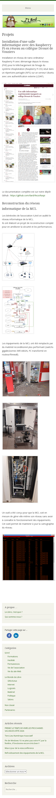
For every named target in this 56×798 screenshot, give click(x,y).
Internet (11, 684)
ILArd (7, 652)
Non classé (9, 705)
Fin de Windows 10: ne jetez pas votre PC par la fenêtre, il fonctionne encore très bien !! (25, 742)
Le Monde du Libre (13, 677)
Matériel (11, 692)
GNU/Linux (12, 681)
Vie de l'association (16, 667)
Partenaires (10, 710)
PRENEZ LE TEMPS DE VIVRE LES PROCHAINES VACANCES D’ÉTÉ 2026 (24, 729)
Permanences (14, 664)
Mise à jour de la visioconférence (19, 748)
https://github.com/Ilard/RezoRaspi (27, 195)
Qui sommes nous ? (13, 617)
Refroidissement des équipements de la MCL (24, 753)
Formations (13, 656)
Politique (11, 695)
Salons (10, 699)
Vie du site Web (14, 671)
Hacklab (11, 660)
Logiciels (11, 688)
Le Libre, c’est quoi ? (13, 612)
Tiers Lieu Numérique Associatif (19, 735)
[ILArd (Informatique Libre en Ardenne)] (28, 27)
